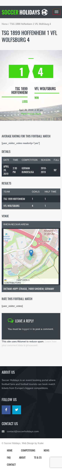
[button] (31, 253)
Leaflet (11, 279)
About (22, 457)
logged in (27, 329)
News (46, 450)
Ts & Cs (38, 457)
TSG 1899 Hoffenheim (14, 199)
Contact (11, 464)
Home (5, 24)
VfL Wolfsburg (11, 206)
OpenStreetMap (39, 279)
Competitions (28, 450)
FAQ (9, 457)
